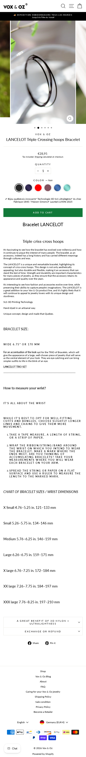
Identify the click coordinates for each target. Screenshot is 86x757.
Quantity (43, 164)
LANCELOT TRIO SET (15, 366)
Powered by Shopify (43, 753)
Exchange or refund (43, 631)
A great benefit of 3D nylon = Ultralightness (43, 622)
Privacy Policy (43, 706)
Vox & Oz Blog (43, 676)
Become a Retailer (43, 711)
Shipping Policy (43, 696)
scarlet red (38, 188)
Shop (43, 671)
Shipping (38, 157)
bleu (57, 188)
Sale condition (43, 701)
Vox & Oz (43, 134)
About (43, 681)
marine (29, 188)
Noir (19, 188)
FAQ (43, 686)
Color (42, 180)
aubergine (48, 188)
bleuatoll (67, 188)
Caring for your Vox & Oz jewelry (43, 691)
